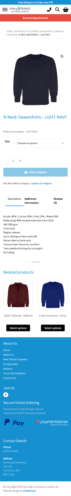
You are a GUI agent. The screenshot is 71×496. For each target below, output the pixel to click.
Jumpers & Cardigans (41, 183)
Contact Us (9, 378)
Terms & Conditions (14, 373)
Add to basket (38, 172)
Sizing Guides (10, 364)
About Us (8, 354)
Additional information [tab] (32, 200)
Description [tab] (14, 198)
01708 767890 (10, 451)
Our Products (21, 31)
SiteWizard (29, 490)
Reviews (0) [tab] (58, 200)
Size (7, 141)
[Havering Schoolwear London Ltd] (20, 9)
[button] (62, 56)
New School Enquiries (15, 359)
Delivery (7, 368)
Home (9, 31)
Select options (18, 328)
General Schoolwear (41, 31)
